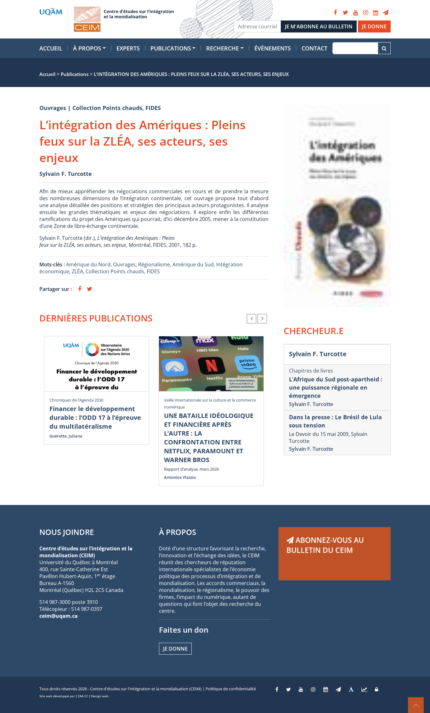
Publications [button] (170, 48)
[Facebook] (335, 12)
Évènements (272, 48)
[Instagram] (365, 12)
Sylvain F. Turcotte (65, 173)
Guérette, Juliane (65, 436)
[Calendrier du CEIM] (375, 12)
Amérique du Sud (193, 264)
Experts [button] (128, 48)
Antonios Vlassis (180, 477)
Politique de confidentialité (231, 689)
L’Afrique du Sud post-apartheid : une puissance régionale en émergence (335, 387)
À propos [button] (87, 48)
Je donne (175, 648)
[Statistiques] (364, 689)
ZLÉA (77, 271)
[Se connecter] (376, 689)
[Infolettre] (385, 12)
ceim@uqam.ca (58, 615)
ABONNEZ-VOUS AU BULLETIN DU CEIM (325, 545)
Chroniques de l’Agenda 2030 (76, 400)
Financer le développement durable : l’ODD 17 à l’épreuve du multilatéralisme (95, 417)
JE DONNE (374, 26)
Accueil (50, 48)
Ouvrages (52, 108)
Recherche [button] (222, 48)
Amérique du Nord (88, 264)
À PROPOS (177, 532)
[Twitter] (345, 12)
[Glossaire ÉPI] (351, 689)
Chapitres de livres (311, 370)
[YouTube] (355, 12)
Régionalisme (154, 264)
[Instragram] (313, 689)
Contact (314, 48)
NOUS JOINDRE (66, 532)
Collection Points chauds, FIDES (116, 108)
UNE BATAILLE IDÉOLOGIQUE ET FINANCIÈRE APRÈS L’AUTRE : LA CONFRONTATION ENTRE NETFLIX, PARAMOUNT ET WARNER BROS (208, 437)
